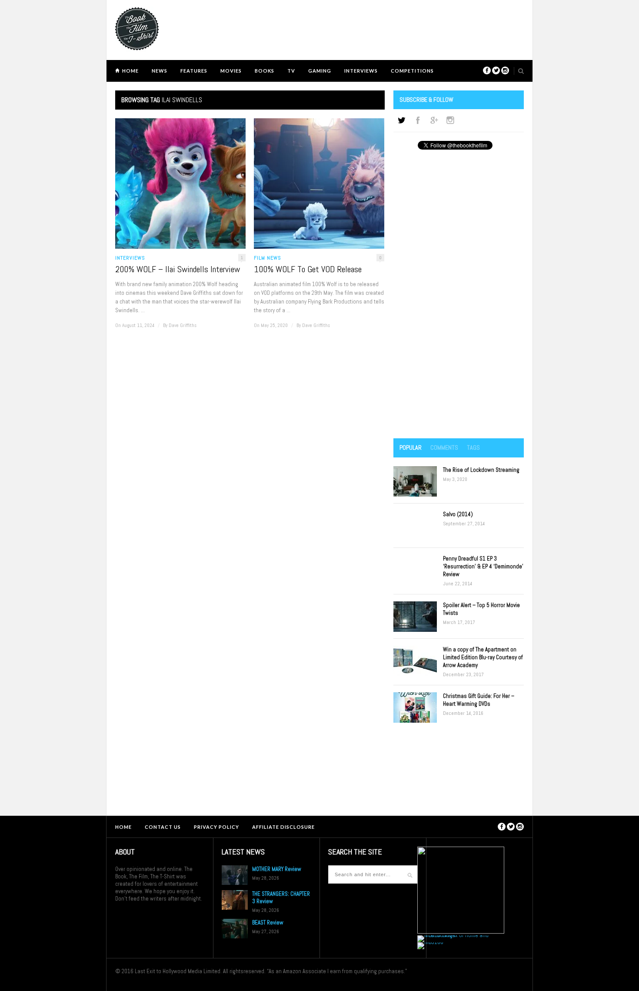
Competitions (412, 70)
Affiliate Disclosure (283, 827)
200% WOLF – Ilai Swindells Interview (177, 269)
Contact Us (163, 827)
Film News (267, 257)
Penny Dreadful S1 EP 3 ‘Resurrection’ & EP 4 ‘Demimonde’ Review (483, 566)
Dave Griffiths (182, 325)
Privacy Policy (216, 827)
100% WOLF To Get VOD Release (308, 269)
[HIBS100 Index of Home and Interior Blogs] (453, 935)
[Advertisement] (458, 294)
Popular (410, 447)
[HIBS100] (430, 942)
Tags (473, 447)
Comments (444, 447)
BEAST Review (267, 922)
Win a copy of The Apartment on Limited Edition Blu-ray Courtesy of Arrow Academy (483, 657)
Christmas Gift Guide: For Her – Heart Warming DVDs (478, 699)
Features (193, 70)
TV (291, 70)
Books (264, 70)
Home (130, 70)
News (159, 70)
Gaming (319, 70)
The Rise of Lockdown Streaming (481, 470)
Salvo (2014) (458, 514)
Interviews (361, 70)
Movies (231, 70)
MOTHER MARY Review (276, 869)
